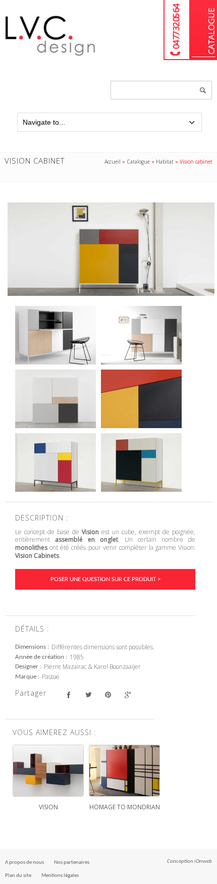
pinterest (107, 694)
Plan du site (18, 875)
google (127, 694)
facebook (68, 694)
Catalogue (203, 30)
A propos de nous (24, 862)
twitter (88, 694)
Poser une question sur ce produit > (105, 579)
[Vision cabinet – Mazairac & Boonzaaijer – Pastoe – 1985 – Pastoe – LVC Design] (111, 248)
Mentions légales (60, 875)
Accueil (112, 161)
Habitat (165, 161)
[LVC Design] (50, 57)
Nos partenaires (71, 862)
